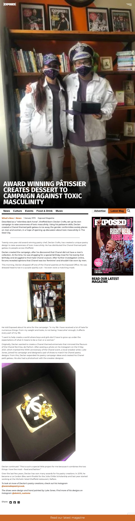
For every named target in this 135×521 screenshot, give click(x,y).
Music (59, 211)
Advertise (100, 211)
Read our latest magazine (67, 517)
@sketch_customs (21, 493)
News (6, 211)
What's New (8, 218)
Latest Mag (117, 211)
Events (29, 211)
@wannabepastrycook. (13, 486)
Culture (17, 211)
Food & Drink (44, 211)
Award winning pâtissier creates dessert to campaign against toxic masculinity (44, 193)
